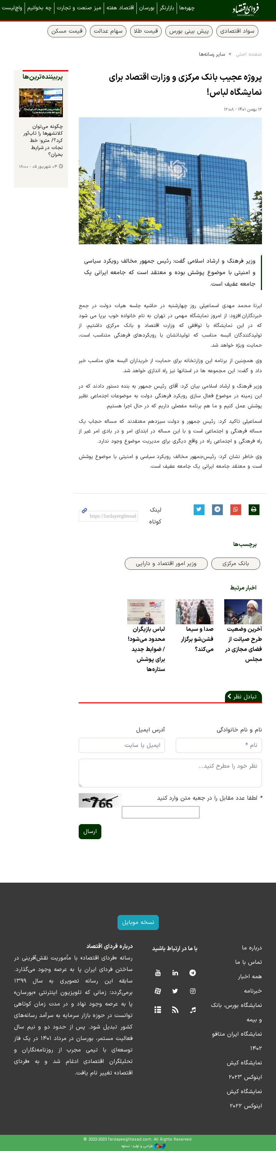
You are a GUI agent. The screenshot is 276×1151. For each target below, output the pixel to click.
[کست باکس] (192, 1010)
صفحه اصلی (249, 54)
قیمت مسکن (66, 31)
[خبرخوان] (175, 1010)
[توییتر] (175, 992)
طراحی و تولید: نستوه (137, 1146)
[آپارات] (157, 992)
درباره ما (252, 948)
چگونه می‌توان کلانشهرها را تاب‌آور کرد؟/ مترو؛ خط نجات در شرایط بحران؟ (43, 140)
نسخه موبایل (138, 922)
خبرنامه (253, 991)
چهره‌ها (187, 8)
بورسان (147, 8)
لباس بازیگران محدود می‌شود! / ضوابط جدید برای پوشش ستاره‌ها (146, 649)
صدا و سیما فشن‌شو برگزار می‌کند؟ (197, 639)
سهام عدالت (108, 31)
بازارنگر (167, 8)
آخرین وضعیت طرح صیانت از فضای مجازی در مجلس (243, 644)
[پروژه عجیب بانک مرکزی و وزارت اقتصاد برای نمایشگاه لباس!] (170, 181)
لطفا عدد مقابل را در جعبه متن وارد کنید (209, 798)
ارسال (90, 831)
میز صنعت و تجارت (79, 8)
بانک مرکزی (235, 563)
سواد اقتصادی (237, 31)
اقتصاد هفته (120, 8)
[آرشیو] (157, 1010)
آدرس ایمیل (150, 730)
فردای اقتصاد (235, 10)
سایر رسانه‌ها (212, 54)
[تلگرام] (192, 973)
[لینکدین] (175, 973)
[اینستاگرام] (192, 992)
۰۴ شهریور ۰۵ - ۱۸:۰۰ (38, 167)
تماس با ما (248, 962)
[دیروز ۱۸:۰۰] (41, 102)
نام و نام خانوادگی (239, 730)
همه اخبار (250, 976)
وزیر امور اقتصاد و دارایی (166, 563)
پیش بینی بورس (189, 31)
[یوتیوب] (157, 973)
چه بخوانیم (39, 8)
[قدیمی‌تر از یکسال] (243, 611)
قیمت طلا (146, 31)
